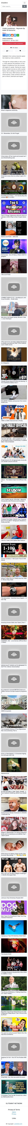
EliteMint (4, 3)
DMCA (14, 1112)
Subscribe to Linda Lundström (14, 43)
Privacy (14, 1114)
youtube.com (18, 1124)
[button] (24, 6)
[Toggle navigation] (24, 2)
